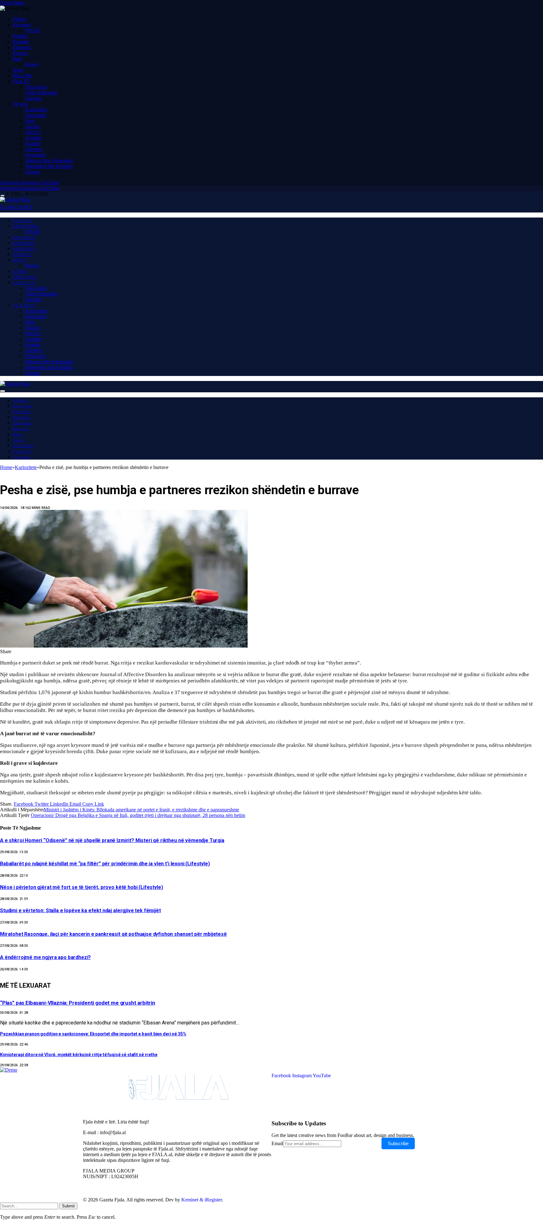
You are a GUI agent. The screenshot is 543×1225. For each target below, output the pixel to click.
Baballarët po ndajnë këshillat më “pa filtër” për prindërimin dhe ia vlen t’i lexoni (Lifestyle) (105, 864)
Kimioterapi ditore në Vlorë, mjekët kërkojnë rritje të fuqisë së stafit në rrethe (78, 1054)
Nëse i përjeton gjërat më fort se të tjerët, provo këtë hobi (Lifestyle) (81, 887)
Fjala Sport (36, 87)
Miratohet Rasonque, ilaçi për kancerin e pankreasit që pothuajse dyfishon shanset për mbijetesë (113, 934)
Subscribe (398, 1143)
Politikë (20, 36)
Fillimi (19, 19)
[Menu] (2, 195)
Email (277, 1143)
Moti (30, 121)
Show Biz (22, 75)
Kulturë (32, 143)
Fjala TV (21, 81)
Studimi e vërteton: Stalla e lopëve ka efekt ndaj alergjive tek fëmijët (80, 910)
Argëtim (33, 138)
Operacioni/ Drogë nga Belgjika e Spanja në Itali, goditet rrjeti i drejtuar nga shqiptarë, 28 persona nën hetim (138, 815)
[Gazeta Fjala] (15, 199)
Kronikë (21, 41)
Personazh (35, 154)
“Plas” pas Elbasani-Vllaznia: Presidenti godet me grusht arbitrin (77, 1003)
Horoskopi (35, 115)
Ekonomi (22, 47)
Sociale (32, 126)
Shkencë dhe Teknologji (49, 160)
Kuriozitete (36, 109)
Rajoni (31, 64)
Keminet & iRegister (201, 1199)
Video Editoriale (41, 92)
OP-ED (32, 30)
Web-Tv (33, 132)
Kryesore (22, 24)
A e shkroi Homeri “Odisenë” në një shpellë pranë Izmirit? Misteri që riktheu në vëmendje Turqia (112, 840)
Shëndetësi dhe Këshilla (49, 166)
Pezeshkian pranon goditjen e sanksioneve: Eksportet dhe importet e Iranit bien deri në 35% (93, 1033)
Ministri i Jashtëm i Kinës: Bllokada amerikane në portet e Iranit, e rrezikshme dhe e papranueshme (141, 809)
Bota (17, 58)
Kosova (20, 53)
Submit (68, 1206)
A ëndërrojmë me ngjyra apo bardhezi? (45, 957)
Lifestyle (33, 149)
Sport (18, 70)
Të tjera (20, 104)
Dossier (32, 171)
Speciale (33, 98)
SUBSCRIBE (16, 207)
